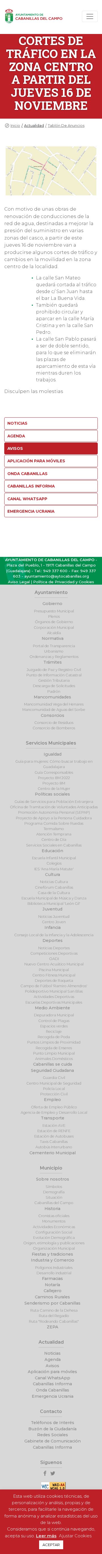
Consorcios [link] (52, 715)
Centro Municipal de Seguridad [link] (53, 1083)
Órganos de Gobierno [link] (54, 622)
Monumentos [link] (53, 1221)
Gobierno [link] (52, 603)
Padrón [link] (53, 691)
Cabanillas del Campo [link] (53, 1203)
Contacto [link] (51, 1411)
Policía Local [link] (54, 1089)
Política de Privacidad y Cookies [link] (63, 582)
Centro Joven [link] (54, 922)
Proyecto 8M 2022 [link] (54, 778)
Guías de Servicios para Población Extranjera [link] (53, 802)
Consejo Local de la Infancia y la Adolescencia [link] (54, 935)
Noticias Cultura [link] (54, 882)
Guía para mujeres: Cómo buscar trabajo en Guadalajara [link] (54, 764)
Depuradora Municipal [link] (54, 1015)
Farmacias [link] (52, 1278)
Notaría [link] (52, 1284)
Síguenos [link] (51, 1462)
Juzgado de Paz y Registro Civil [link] (54, 670)
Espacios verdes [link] (54, 1026)
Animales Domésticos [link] (54, 1059)
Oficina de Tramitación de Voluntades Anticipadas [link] (54, 807)
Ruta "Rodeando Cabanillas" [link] (54, 1321)
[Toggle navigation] (90, 16)
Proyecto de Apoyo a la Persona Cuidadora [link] (54, 818)
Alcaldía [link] (54, 633)
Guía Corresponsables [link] (54, 772)
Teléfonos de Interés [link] (52, 1422)
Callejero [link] (52, 1290)
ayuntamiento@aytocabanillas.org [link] (56, 576)
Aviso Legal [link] (19, 582)
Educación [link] (52, 850)
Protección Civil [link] (54, 1094)
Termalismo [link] (54, 829)
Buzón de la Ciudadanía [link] (52, 1428)
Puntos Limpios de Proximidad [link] (53, 1042)
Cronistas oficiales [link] (53, 1216)
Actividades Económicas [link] (54, 1227)
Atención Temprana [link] (53, 834)
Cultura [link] (52, 874)
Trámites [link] (52, 662)
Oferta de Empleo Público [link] (54, 1107)
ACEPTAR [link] (51, 1544)
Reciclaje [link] (54, 1031)
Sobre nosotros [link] (52, 1179)
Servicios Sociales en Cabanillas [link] (54, 845)
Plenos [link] (54, 616)
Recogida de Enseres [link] (54, 1048)
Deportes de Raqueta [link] (54, 980)
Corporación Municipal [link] (54, 627)
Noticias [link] (17, 423)
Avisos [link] (15, 448)
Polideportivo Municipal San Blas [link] (54, 991)
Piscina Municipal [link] (54, 970)
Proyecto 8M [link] (53, 783)
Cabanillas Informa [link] (31, 486)
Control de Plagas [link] (53, 1021)
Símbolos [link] (54, 1187)
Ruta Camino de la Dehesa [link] (54, 1310)
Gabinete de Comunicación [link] (52, 1441)
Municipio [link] (51, 1168)
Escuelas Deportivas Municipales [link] (54, 1002)
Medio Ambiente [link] (52, 1007)
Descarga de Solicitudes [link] (54, 686)
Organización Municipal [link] (54, 1248)
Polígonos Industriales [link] (54, 1268)
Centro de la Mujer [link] (54, 788)
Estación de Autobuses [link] (54, 1136)
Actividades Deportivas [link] (54, 997)
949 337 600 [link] (55, 570)
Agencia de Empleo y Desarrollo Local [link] (54, 1112)
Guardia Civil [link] (54, 1078)
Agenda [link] (16, 436)
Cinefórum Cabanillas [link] (54, 887)
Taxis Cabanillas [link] (54, 1142)
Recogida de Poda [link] (54, 1037)
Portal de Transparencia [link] (54, 646)
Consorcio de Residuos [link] (53, 723)
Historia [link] (52, 1208)
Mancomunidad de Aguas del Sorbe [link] (53, 709)
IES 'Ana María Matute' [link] (54, 869)
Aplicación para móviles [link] (36, 461)
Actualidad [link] (51, 1342)
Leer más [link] (46, 1535)
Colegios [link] (53, 863)
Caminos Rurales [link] (52, 1296)
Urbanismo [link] (53, 651)
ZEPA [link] (52, 1326)
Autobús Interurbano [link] (53, 1147)
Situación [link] (54, 1197)
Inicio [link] (15, 125)
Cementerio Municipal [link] (52, 1152)
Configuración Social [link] (53, 1232)
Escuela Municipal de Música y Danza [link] (54, 898)
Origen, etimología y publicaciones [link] (53, 1243)
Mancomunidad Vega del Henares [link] (54, 704)
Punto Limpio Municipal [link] (54, 1053)
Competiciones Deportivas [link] (54, 953)
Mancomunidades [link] (52, 697)
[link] (46, 1474)
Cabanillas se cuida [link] (52, 1064)
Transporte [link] (52, 1118)
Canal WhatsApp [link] (27, 499)
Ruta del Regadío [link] (54, 1316)
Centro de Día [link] (53, 839)
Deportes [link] (52, 940)
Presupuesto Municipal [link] (54, 611)
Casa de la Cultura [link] (54, 893)
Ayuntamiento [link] (51, 592)
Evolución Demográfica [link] (54, 1237)
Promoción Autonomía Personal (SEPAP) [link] (54, 812)
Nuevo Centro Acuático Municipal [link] (54, 964)
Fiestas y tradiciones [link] (52, 1254)
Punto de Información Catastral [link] (54, 675)
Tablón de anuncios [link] (66, 125)
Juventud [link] (52, 909)
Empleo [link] (52, 1099)
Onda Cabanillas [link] (27, 473)
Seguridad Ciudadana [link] (52, 1070)
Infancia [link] (52, 927)
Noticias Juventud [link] (53, 916)
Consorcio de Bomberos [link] (54, 728)
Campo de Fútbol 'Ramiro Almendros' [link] (53, 986)
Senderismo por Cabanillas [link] (52, 1303)
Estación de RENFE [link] (54, 1131)
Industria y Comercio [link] (52, 1260)
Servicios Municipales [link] (51, 743)
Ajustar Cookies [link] (75, 1535)
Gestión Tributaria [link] (54, 680)
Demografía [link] (54, 1192)
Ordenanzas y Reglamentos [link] (53, 657)
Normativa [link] (52, 638)
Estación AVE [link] (53, 1125)
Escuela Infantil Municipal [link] (54, 858)
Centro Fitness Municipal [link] (53, 975)
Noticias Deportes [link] (54, 948)
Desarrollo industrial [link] (54, 1273)
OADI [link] (54, 959)
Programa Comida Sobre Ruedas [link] (53, 823)
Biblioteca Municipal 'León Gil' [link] (53, 903)
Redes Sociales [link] (52, 1434)
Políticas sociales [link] (52, 794)
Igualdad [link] (52, 754)
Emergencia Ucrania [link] (30, 511)
